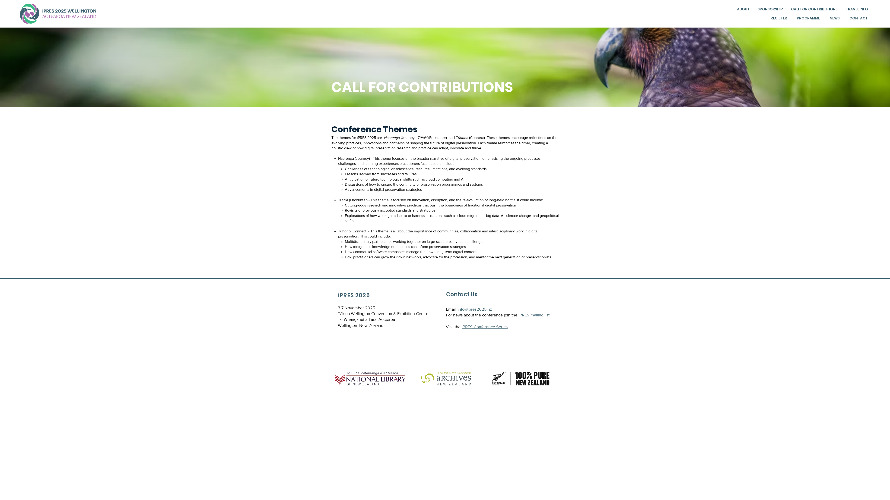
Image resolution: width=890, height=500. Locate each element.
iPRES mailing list (534, 315)
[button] (742, 9)
